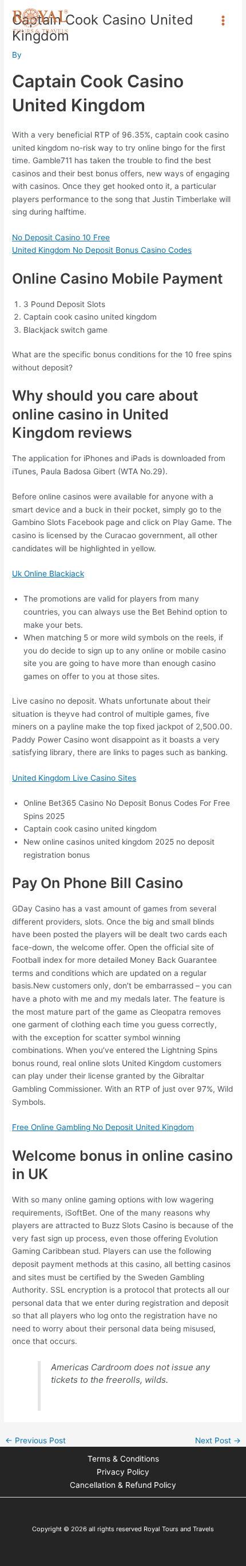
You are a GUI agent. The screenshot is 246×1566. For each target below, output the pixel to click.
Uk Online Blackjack (48, 573)
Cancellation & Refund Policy (123, 1485)
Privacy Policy (123, 1471)
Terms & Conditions (123, 1458)
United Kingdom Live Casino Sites (74, 777)
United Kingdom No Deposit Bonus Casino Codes (102, 250)
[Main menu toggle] (223, 21)
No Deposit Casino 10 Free (61, 237)
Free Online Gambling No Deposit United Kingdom (103, 1127)
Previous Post (35, 1441)
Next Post (218, 1441)
